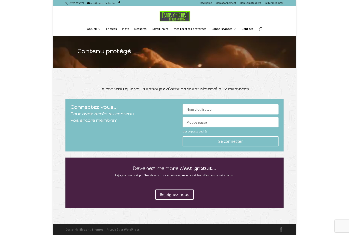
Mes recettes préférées (190, 29)
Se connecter (230, 141)
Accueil (92, 29)
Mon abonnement (226, 3)
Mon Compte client (250, 3)
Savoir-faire (160, 29)
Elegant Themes (91, 229)
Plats (125, 29)
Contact (247, 29)
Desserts (140, 29)
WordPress (132, 229)
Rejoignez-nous (174, 194)
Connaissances (221, 29)
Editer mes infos (274, 3)
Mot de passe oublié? (195, 131)
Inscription (206, 3)
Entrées (111, 29)
